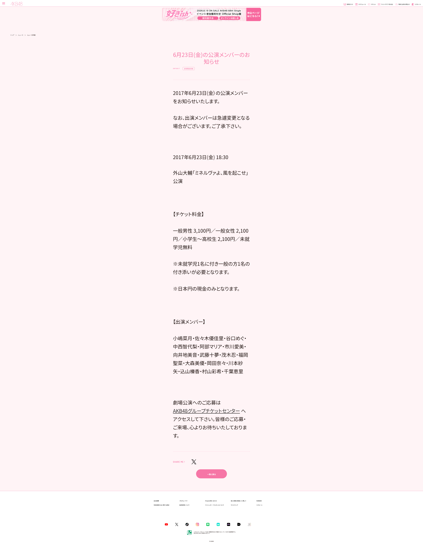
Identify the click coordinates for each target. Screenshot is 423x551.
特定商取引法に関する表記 (161, 505)
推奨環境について (184, 505)
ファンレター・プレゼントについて (214, 505)
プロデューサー (183, 501)
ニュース (20, 35)
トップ (12, 35)
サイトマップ (234, 505)
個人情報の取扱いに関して (238, 501)
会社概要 (156, 501)
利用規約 (259, 501)
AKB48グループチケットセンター (206, 410)
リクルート (259, 505)
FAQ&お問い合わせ (211, 501)
